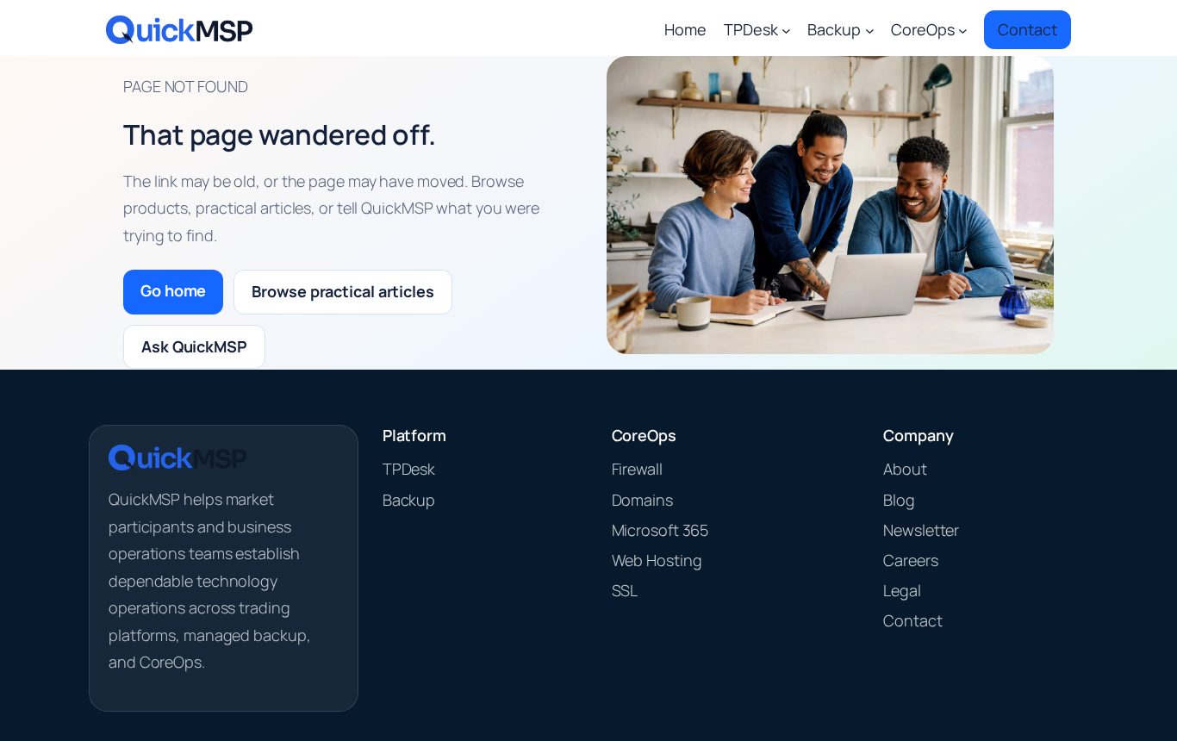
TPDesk (409, 468)
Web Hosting (657, 560)
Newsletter (921, 530)
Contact (912, 620)
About (905, 468)
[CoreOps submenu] (963, 29)
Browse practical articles (343, 291)
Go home (173, 290)
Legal (902, 590)
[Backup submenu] (870, 29)
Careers (910, 560)
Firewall (637, 468)
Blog (899, 499)
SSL (625, 590)
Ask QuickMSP (194, 346)
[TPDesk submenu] (786, 29)
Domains (642, 499)
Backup (409, 499)
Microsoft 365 (660, 530)
